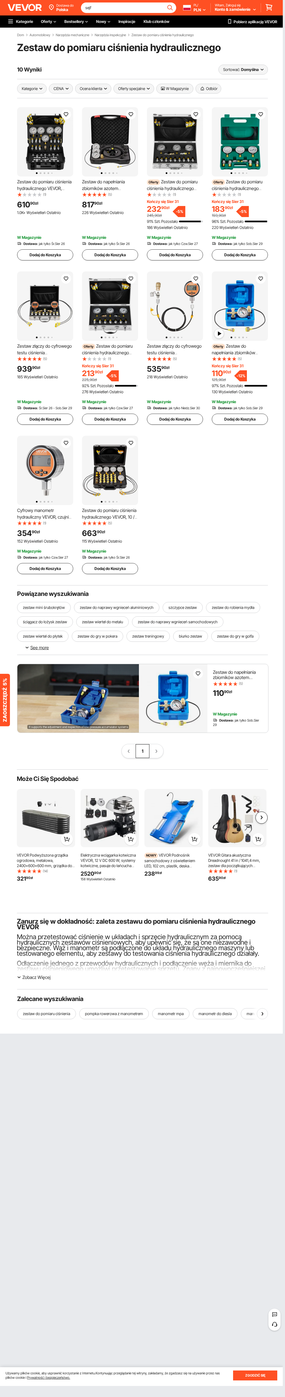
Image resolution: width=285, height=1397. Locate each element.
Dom (20, 35)
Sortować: (231, 69)
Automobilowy (40, 35)
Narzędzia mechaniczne (72, 35)
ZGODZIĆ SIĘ (255, 1375)
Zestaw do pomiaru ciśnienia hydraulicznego (162, 35)
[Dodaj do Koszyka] (67, 839)
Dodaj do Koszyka (45, 254)
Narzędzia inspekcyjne (110, 35)
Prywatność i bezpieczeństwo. (48, 1377)
